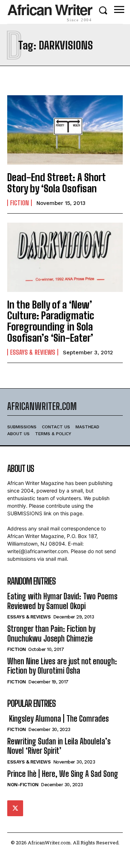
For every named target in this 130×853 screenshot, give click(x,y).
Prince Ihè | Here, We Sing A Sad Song (62, 774)
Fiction (19, 203)
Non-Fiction (23, 784)
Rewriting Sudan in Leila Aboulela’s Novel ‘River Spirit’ (58, 746)
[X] (15, 808)
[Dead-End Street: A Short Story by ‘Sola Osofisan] (65, 130)
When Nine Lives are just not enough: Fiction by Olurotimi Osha (62, 665)
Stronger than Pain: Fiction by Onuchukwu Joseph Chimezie (51, 633)
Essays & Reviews (32, 352)
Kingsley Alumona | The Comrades (58, 718)
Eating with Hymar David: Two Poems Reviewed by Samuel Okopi (62, 601)
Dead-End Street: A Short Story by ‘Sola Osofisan (56, 182)
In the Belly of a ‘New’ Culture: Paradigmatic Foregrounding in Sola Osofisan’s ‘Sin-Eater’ (50, 321)
